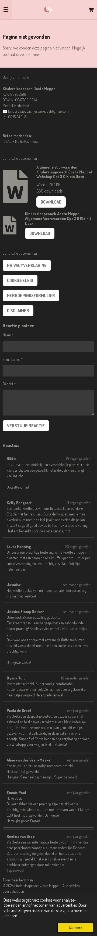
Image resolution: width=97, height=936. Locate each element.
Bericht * (9, 384)
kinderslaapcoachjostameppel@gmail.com (38, 111)
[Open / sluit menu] (6, 9)
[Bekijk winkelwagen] (91, 9)
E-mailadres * (13, 359)
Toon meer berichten (18, 880)
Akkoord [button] (75, 927)
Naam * (8, 335)
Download (51, 202)
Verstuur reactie (26, 425)
